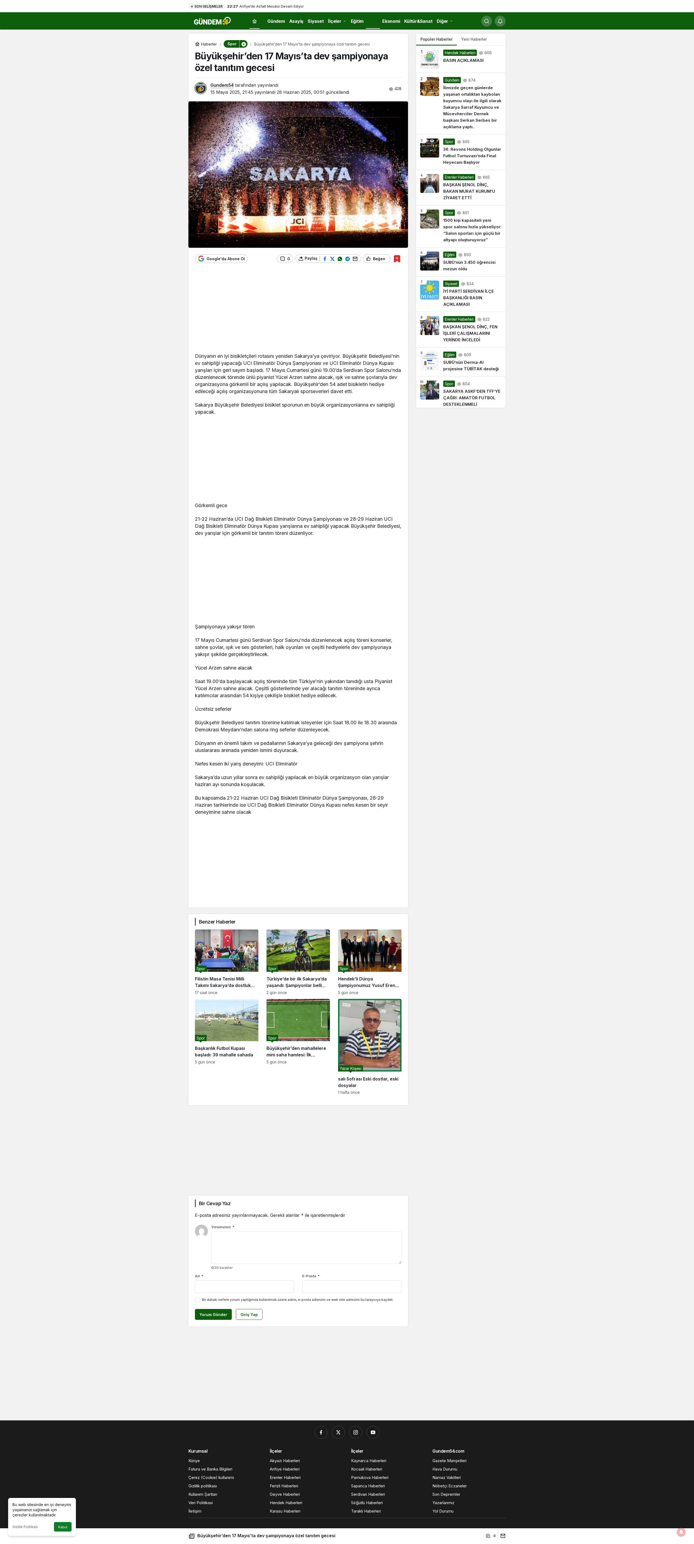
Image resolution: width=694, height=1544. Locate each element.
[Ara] (486, 21)
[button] (243, 44)
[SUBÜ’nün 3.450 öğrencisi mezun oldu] (461, 261)
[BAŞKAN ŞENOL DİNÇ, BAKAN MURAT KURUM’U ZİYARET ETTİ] (461, 187)
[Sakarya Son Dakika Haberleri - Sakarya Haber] (212, 20)
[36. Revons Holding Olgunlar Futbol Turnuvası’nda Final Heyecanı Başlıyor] (461, 152)
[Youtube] (373, 1432)
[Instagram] (355, 1432)
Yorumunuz (222, 1227)
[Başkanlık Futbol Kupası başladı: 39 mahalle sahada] (226, 1047)
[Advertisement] (298, 311)
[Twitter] (338, 1432)
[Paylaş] (502, 1535)
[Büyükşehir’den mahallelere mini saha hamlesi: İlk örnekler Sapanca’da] (298, 1047)
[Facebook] (320, 1432)
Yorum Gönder (213, 1314)
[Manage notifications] (681, 1532)
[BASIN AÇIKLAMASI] (461, 59)
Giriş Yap (249, 1314)
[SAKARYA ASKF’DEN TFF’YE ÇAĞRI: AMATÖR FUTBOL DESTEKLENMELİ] (461, 392)
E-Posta (311, 1276)
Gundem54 (222, 85)
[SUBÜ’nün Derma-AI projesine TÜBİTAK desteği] (461, 362)
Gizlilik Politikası (25, 1527)
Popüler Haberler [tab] (436, 39)
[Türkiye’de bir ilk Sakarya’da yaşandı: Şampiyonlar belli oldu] (298, 962)
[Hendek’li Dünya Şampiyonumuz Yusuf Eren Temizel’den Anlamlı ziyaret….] (369, 962)
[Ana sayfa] (254, 21)
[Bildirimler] (500, 21)
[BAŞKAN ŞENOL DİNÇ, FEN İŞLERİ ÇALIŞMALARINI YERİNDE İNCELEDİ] (461, 329)
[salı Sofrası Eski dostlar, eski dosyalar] (369, 1047)
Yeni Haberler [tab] (474, 39)
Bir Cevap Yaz (214, 1203)
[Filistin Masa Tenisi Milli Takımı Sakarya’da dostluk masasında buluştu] (226, 962)
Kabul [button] (62, 1527)
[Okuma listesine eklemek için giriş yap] (397, 258)
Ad (199, 1276)
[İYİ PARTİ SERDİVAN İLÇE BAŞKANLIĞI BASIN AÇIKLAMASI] (461, 294)
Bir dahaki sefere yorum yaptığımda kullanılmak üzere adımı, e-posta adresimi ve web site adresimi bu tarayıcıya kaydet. (297, 1300)
